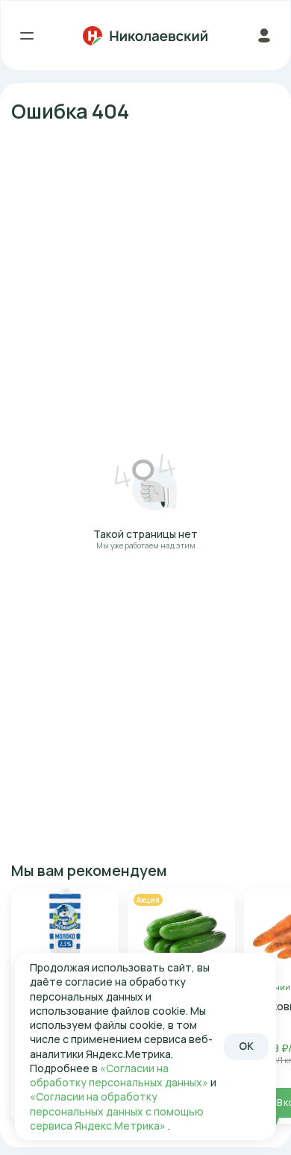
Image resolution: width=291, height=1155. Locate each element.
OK (246, 1046)
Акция (148, 900)
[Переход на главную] (145, 36)
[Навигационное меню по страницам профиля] (263, 35)
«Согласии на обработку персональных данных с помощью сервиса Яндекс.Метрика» (117, 1111)
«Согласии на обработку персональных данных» (120, 1075)
